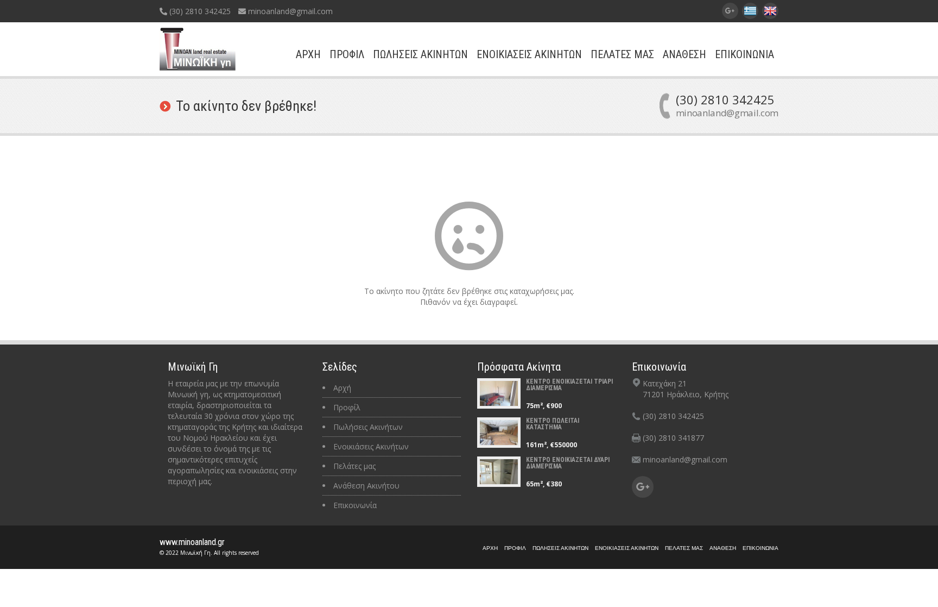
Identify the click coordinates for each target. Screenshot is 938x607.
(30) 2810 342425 (199, 11)
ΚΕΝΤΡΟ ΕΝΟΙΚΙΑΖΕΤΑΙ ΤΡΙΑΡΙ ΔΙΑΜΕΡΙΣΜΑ (569, 385)
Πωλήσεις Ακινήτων (368, 427)
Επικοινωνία (355, 505)
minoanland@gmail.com (289, 11)
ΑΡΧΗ (308, 54)
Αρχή (342, 388)
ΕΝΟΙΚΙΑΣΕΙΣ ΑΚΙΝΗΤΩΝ (529, 54)
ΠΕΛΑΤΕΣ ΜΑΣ (622, 54)
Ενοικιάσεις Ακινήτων (371, 446)
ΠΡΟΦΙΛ (346, 54)
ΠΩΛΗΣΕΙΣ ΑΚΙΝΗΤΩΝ (420, 54)
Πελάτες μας (354, 466)
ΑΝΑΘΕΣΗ (684, 54)
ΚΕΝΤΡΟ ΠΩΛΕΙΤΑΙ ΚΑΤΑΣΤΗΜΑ (552, 424)
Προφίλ (346, 407)
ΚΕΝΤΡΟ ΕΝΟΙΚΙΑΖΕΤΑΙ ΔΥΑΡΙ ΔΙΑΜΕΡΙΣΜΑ (568, 463)
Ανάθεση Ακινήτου (366, 485)
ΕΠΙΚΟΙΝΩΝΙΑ (744, 54)
